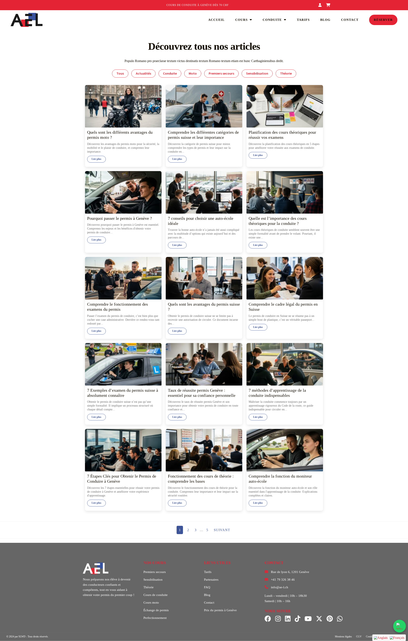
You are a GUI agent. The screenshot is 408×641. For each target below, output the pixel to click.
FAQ (207, 587)
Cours (241, 19)
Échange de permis (156, 610)
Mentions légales (343, 636)
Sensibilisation (257, 73)
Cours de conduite (155, 595)
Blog (325, 19)
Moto (193, 73)
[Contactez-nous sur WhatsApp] (399, 626)
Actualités (143, 73)
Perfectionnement (155, 618)
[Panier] (329, 5)
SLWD (22, 636)
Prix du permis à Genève (220, 610)
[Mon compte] (320, 5)
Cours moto (151, 602)
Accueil (216, 19)
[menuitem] (381, 638)
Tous (120, 73)
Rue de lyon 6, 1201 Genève (290, 572)
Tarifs (303, 19)
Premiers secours (221, 73)
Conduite (272, 19)
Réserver (383, 19)
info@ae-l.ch (279, 587)
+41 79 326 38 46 (283, 579)
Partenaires (211, 579)
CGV (359, 636)
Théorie (286, 73)
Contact (349, 19)
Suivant (222, 530)
